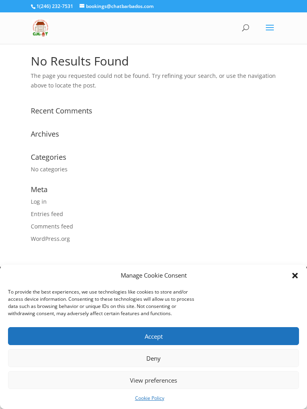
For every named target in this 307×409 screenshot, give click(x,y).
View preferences (153, 380)
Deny (153, 358)
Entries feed (47, 214)
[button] (295, 276)
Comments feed (52, 226)
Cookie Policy (149, 398)
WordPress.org (50, 238)
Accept (154, 336)
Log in (39, 201)
